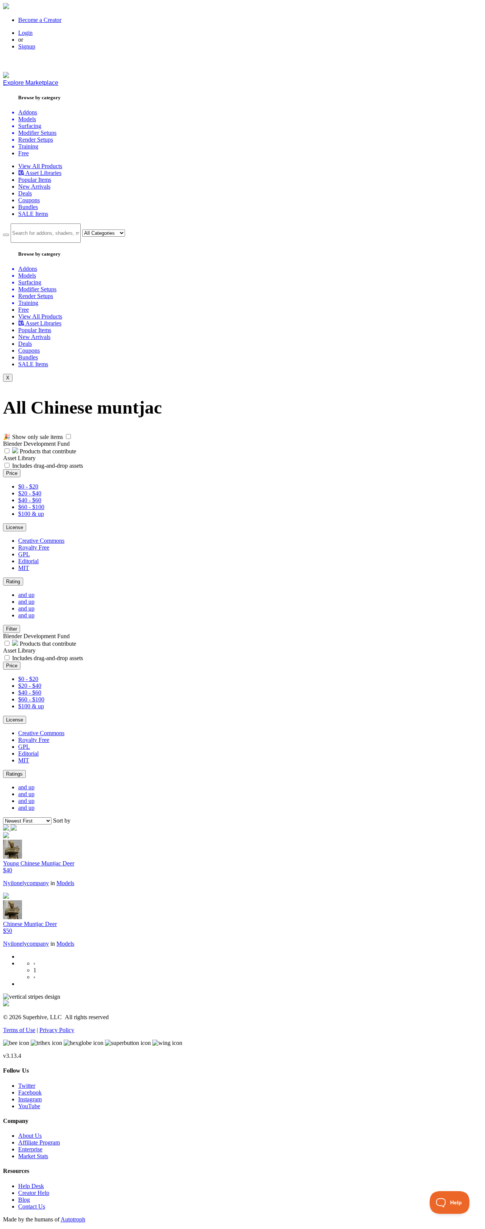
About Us (30, 1135)
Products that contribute (47, 451)
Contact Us (31, 1206)
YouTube (29, 1106)
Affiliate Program (39, 1142)
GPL (24, 554)
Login (25, 33)
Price (11, 473)
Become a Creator (39, 20)
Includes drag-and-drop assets (47, 465)
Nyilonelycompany (26, 883)
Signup (26, 46)
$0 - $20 (28, 486)
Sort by (61, 820)
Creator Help (33, 1193)
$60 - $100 (31, 507)
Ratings (14, 774)
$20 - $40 (29, 493)
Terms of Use (19, 1030)
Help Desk (31, 1186)
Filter (11, 629)
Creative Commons (41, 540)
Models (65, 883)
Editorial (28, 561)
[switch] (68, 436)
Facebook (30, 1092)
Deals (25, 193)
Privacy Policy (56, 1030)
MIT (23, 568)
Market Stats (33, 1156)
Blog (24, 1199)
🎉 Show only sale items (33, 437)
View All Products (40, 166)
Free (23, 153)
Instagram (30, 1099)
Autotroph (73, 1219)
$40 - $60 (29, 500)
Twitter (26, 1085)
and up (26, 595)
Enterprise (30, 1149)
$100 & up (31, 514)
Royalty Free (33, 547)
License (14, 527)
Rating (13, 581)
